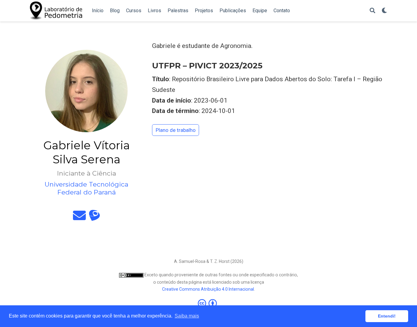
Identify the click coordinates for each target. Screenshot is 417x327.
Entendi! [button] (387, 316)
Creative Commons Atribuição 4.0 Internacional (208, 289)
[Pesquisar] (372, 10)
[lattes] (94, 218)
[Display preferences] (384, 10)
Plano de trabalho (176, 130)
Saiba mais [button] (187, 315)
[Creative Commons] (208, 303)
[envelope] (79, 218)
